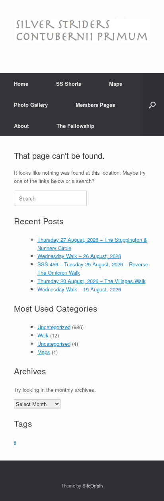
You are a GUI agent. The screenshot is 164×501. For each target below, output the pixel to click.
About (21, 125)
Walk (43, 335)
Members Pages (95, 104)
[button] (152, 104)
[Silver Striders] (82, 30)
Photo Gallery (31, 104)
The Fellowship (75, 125)
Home (21, 83)
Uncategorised (53, 343)
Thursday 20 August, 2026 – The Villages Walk (91, 281)
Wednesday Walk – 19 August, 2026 (79, 289)
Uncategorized (53, 327)
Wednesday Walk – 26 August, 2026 (79, 256)
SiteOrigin (92, 485)
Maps (115, 83)
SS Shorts (68, 83)
